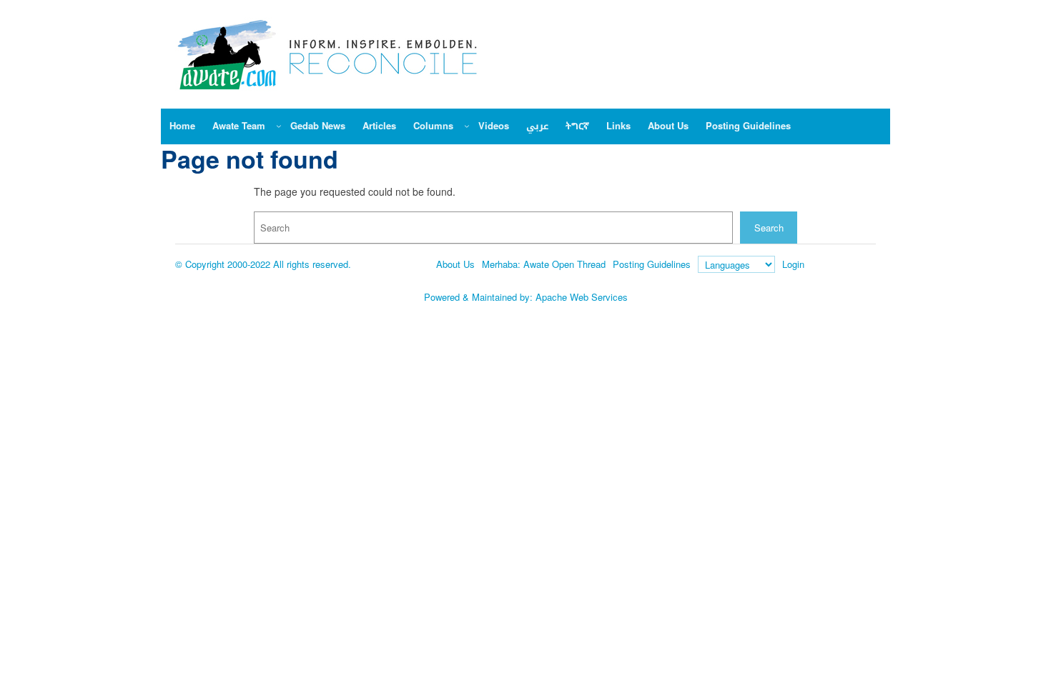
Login (793, 264)
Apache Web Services (582, 297)
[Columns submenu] (467, 126)
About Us (455, 264)
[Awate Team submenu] (279, 126)
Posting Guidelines (652, 264)
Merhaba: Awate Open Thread (544, 264)
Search (769, 227)
